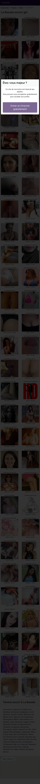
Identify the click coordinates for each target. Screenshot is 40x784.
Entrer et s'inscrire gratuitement (20, 107)
